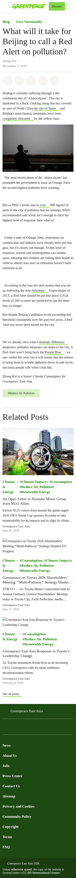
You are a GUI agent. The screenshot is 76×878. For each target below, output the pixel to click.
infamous (38, 290)
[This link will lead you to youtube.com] (21, 728)
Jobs (6, 766)
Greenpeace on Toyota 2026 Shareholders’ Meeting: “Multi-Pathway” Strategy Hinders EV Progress (36, 580)
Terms (7, 837)
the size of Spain (45, 108)
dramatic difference (52, 342)
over (42, 205)
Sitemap (9, 796)
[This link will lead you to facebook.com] (5, 728)
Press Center (13, 776)
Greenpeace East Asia (16, 526)
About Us (10, 756)
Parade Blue (53, 352)
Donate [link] (57, 6)
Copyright (11, 827)
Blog (6, 22)
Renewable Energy (35, 492)
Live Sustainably (29, 22)
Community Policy (17, 817)
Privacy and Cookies (19, 806)
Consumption (61, 482)
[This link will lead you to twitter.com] (13, 728)
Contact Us (11, 786)
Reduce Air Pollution (37, 487)
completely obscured (16, 119)
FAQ (6, 847)
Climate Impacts (35, 482)
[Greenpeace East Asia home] (29, 6)
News (7, 746)
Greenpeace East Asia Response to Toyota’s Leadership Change (36, 653)
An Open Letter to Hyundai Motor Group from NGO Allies (34, 501)
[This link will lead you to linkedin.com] (30, 728)
